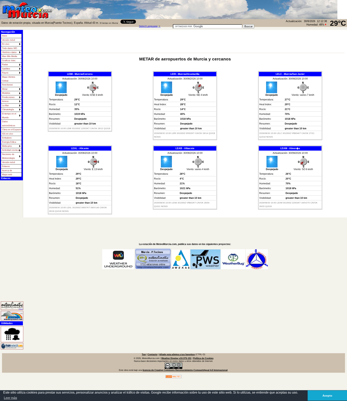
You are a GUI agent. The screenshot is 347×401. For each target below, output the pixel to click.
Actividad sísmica (10, 150)
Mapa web (7, 174)
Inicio (4, 36)
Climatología (8, 109)
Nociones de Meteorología (8, 156)
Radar (5, 64)
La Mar (5, 105)
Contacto (152, 354)
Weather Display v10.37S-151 (176, 358)
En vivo (5, 44)
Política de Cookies (203, 358)
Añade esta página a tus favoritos (177, 354)
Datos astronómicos (8, 123)
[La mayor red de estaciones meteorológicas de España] (9, 305)
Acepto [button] (327, 395)
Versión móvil (8, 40)
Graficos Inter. (9, 60)
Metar (5, 89)
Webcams (7, 146)
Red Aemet (7, 85)
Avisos (5, 101)
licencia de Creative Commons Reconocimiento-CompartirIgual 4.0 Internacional (185, 370)
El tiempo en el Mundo (9, 115)
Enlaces (6, 166)
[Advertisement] (296, 9)
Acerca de (7, 170)
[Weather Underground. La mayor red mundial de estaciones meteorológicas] (9, 315)
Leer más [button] (10, 398)
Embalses (7, 138)
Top (144, 354)
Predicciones (8, 97)
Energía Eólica (9, 142)
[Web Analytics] (173, 377)
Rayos (5, 72)
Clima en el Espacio (11, 129)
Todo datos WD (9, 48)
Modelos (6, 93)
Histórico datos (9, 52)
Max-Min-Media (9, 56)
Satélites (6, 68)
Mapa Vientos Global (8, 79)
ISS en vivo (7, 134)
